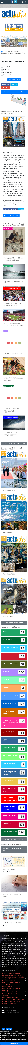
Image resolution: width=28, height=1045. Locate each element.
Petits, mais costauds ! (13, 354)
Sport (4, 311)
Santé (5, 631)
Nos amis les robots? (8, 981)
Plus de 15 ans (7, 75)
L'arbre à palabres (8, 386)
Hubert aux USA (7, 986)
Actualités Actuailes (11, 756)
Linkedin (6, 209)
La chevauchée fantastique (10, 997)
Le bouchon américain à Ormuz (13, 282)
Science (5, 331)
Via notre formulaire (10, 1010)
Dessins (6, 687)
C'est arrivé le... (9, 732)
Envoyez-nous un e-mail (11, 1012)
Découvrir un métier (11, 695)
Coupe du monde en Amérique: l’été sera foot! (13, 324)
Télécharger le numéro (12, 215)
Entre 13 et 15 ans (8, 72)
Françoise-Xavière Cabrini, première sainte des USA (13, 378)
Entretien (6, 679)
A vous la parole (9, 870)
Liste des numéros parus (14, 623)
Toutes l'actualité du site (14, 839)
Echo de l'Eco (8, 824)
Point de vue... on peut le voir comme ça (10, 722)
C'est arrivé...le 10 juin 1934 (10, 992)
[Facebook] (12, 2)
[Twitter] (15, 2)
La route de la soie (10, 647)
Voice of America (9, 703)
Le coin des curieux (10, 663)
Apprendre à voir (8, 228)
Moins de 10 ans (7, 67)
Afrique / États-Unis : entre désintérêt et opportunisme (12, 410)
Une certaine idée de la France (12, 288)
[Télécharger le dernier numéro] (14, 26)
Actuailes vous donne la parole (12, 895)
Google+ (6, 87)
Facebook (6, 84)
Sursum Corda (7, 359)
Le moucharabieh (8, 266)
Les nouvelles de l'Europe (10, 417)
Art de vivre (7, 639)
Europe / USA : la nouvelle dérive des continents (11, 434)
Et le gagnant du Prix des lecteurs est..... (12, 923)
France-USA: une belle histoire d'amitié (12, 304)
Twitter (15, 84)
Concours (7, 655)
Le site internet (9, 764)
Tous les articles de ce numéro (14, 444)
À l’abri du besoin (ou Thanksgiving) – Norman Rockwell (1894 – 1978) (13, 258)
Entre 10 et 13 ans (8, 69)
